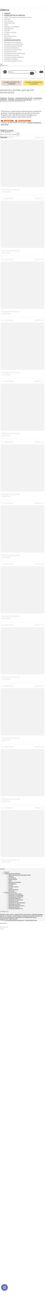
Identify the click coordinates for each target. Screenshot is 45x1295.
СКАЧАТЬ (8, 121)
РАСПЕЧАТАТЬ (24, 121)
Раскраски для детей (24, 98)
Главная (3, 98)
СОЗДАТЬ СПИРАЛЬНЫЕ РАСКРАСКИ (33, 83)
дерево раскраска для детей (19, 100)
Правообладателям (31, 737)
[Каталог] (4, 1287)
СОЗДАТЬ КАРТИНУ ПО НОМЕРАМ (11, 83)
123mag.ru (4, 9)
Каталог (11, 98)
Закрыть (3, 130)
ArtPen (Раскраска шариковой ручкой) (19, 692)
